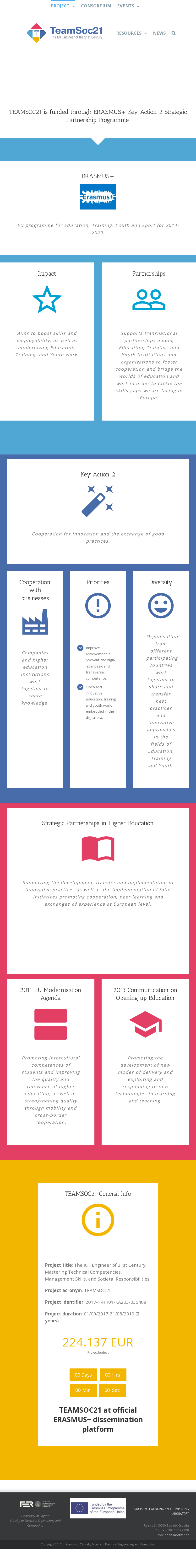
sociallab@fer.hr (177, 1535)
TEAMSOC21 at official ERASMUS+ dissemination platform (98, 1419)
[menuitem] (66, 5)
